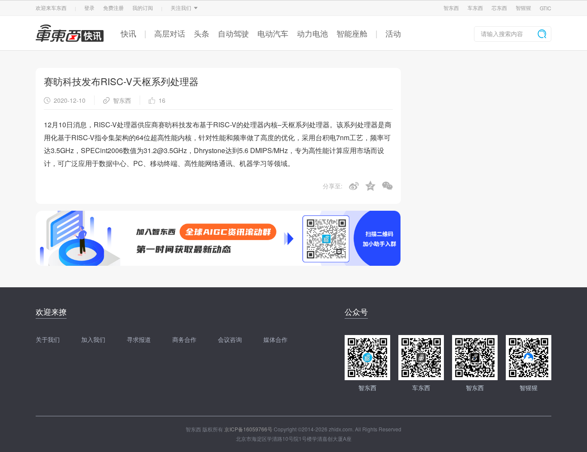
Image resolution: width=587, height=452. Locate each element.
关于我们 (48, 339)
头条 (201, 33)
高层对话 (169, 33)
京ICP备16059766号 (248, 429)
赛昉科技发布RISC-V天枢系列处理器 (121, 81)
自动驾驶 (233, 33)
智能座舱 (351, 33)
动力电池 (312, 33)
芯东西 (499, 7)
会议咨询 (230, 339)
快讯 (128, 33)
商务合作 (184, 339)
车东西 (475, 7)
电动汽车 (272, 33)
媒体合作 (275, 339)
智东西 (451, 7)
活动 (393, 33)
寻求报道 (139, 339)
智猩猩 (523, 7)
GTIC (545, 8)
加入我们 (93, 339)
